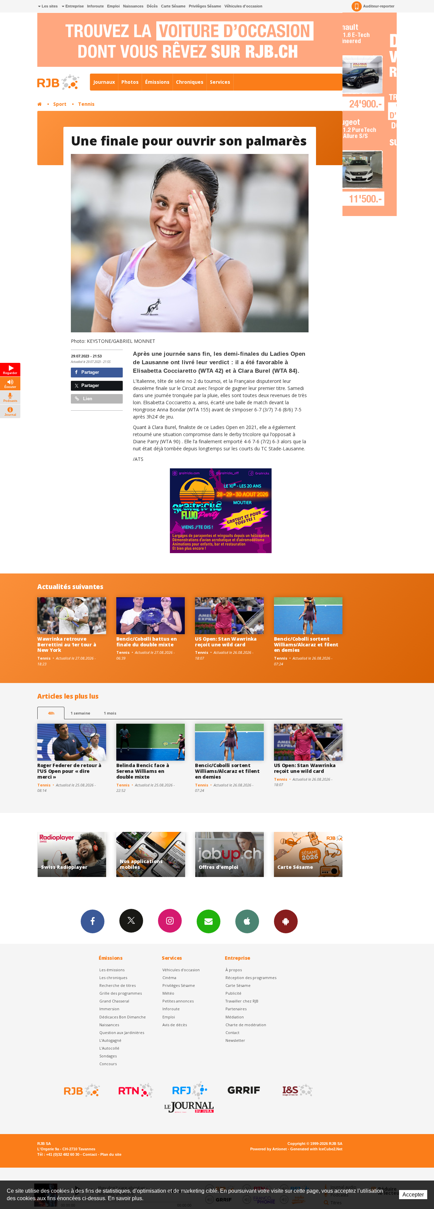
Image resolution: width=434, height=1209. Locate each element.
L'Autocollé (109, 1048)
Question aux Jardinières (121, 1032)
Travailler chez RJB (241, 1001)
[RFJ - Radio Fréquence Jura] (189, 1090)
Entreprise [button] (74, 6)
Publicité (233, 993)
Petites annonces (178, 1001)
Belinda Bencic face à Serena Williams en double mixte (142, 771)
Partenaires (235, 1009)
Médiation (234, 1017)
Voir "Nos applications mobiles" (71, 854)
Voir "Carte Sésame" (229, 854)
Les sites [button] (49, 6)
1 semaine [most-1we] (80, 713)
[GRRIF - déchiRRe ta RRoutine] (243, 1090)
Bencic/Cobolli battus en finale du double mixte (146, 642)
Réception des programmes (250, 977)
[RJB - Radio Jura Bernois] (81, 1090)
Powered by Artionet (268, 1149)
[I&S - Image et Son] (297, 1090)
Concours (108, 1063)
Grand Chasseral (114, 1001)
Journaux (104, 82)
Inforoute (95, 6)
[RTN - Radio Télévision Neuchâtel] (135, 1090)
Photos (130, 82)
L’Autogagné (110, 1040)
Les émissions (111, 970)
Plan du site (110, 1154)
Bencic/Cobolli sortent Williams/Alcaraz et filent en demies (306, 645)
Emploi (113, 6)
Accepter (413, 1194)
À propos (233, 970)
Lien (87, 398)
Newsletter (235, 1040)
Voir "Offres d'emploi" (150, 854)
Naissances (133, 6)
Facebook (92, 921)
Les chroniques (113, 977)
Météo (168, 993)
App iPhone (247, 921)
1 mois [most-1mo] (110, 713)
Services (220, 82)
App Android (286, 921)
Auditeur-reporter (378, 6)
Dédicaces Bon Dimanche (122, 1017)
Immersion (109, 1009)
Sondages (108, 1056)
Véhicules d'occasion (243, 6)
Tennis (86, 104)
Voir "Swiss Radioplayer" (308, 854)
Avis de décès (174, 1024)
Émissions (157, 82)
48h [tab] (51, 713)
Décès (152, 6)
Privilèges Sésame (205, 6)
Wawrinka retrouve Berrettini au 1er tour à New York (66, 645)
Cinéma (169, 977)
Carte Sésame (173, 6)
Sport (59, 104)
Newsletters (208, 921)
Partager (89, 372)
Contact (232, 1032)
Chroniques (189, 82)
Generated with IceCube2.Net (316, 1149)
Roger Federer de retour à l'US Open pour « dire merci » (69, 771)
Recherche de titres (117, 985)
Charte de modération (245, 1024)
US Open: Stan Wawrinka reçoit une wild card (226, 642)
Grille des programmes (120, 993)
